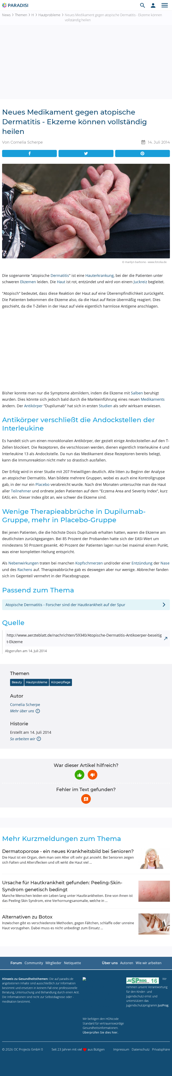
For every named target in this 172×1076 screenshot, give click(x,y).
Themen (21, 15)
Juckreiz (140, 281)
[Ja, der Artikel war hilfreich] (79, 775)
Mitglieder (53, 963)
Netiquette (72, 963)
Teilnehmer (21, 490)
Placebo (42, 484)
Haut (61, 281)
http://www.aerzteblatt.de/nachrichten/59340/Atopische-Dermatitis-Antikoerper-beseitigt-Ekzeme (84, 638)
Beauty (17, 682)
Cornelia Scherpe (25, 704)
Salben (137, 392)
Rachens (24, 569)
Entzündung (142, 563)
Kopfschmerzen (89, 563)
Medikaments (153, 399)
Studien (105, 405)
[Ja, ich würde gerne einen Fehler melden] (86, 799)
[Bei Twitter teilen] (86, 153)
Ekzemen (28, 281)
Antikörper (33, 405)
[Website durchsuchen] (142, 5)
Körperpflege (60, 682)
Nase (164, 563)
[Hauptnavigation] (164, 5)
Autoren (126, 963)
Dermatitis (60, 275)
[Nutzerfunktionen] (153, 5)
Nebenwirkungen (23, 563)
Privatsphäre (161, 1049)
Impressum (121, 1049)
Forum (16, 963)
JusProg (163, 1005)
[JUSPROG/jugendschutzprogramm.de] (142, 980)
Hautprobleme (49, 15)
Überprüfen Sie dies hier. (100, 1032)
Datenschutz (141, 1049)
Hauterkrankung (99, 275)
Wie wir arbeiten (149, 963)
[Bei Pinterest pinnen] (142, 153)
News (6, 15)
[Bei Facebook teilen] (29, 153)
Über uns (110, 963)
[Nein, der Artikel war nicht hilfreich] (92, 775)
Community (34, 963)
